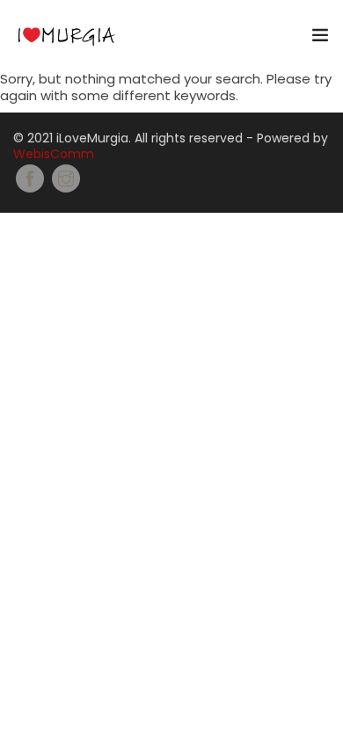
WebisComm (53, 154)
